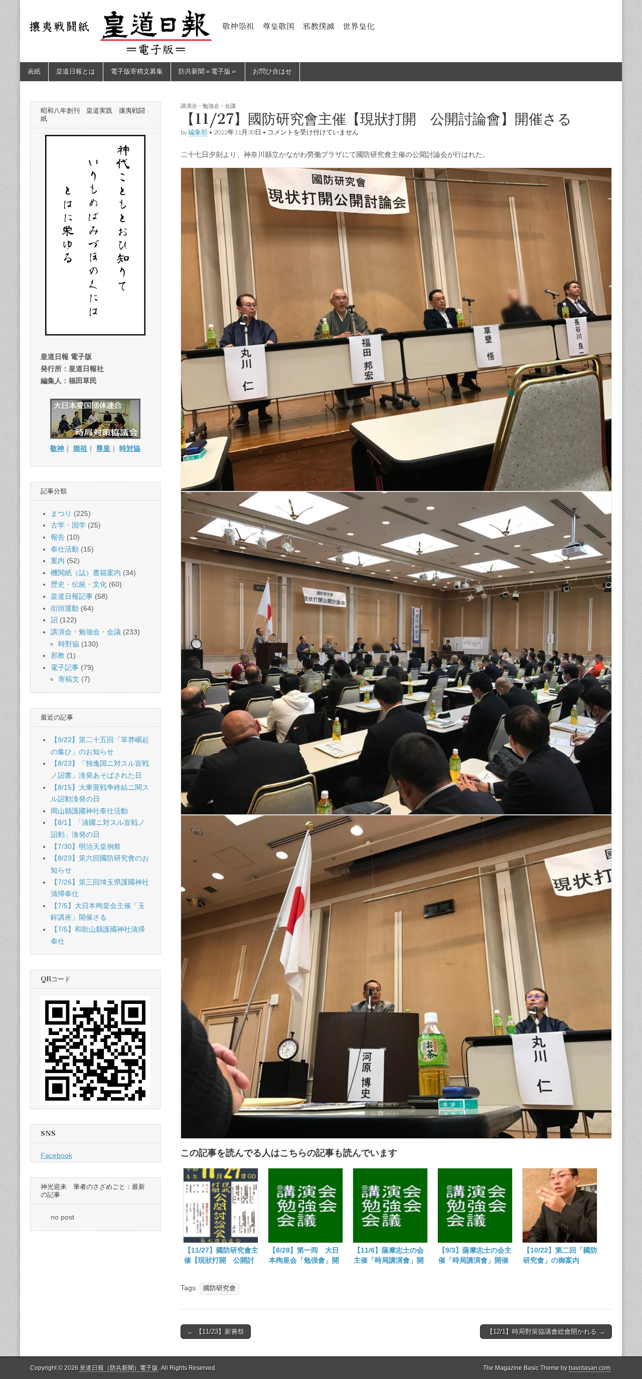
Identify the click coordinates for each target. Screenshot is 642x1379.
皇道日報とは (75, 71)
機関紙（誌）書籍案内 (86, 573)
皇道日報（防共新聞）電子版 (119, 1367)
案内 (58, 561)
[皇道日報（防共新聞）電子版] (321, 31)
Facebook (56, 1155)
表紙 (34, 71)
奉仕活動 (65, 549)
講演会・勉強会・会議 (208, 105)
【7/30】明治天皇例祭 (86, 846)
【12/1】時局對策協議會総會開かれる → (546, 1331)
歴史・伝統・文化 (79, 584)
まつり (61, 513)
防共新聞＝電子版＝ (208, 71)
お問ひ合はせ (272, 71)
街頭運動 (65, 608)
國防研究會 (219, 1288)
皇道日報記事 (72, 596)
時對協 (68, 644)
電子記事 (65, 667)
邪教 (58, 655)
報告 (58, 537)
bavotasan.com (589, 1367)
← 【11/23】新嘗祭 (215, 1331)
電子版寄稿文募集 (137, 71)
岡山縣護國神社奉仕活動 (89, 811)
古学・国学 (68, 525)
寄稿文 (68, 679)
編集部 (198, 132)
